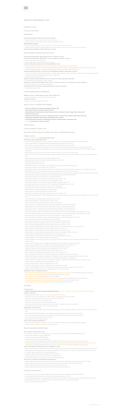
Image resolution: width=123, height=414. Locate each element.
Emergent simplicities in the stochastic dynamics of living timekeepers (56, 45)
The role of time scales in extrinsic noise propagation (37, 282)
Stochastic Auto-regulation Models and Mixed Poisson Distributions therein (42, 280)
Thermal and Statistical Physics (32, 315)
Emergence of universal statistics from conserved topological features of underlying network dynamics (48, 272)
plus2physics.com (29, 101)
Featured (27, 121)
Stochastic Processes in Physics (32, 309)
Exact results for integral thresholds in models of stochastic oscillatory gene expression (44, 278)
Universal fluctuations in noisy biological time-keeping (37, 274)
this (43, 128)
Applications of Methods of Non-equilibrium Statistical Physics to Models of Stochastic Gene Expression (54, 65)
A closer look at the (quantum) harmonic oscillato (54, 294)
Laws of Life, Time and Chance (32, 137)
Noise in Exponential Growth (31, 276)
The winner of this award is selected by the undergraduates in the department (76, 291)
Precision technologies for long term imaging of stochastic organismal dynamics (69, 47)
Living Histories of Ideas (61, 344)
